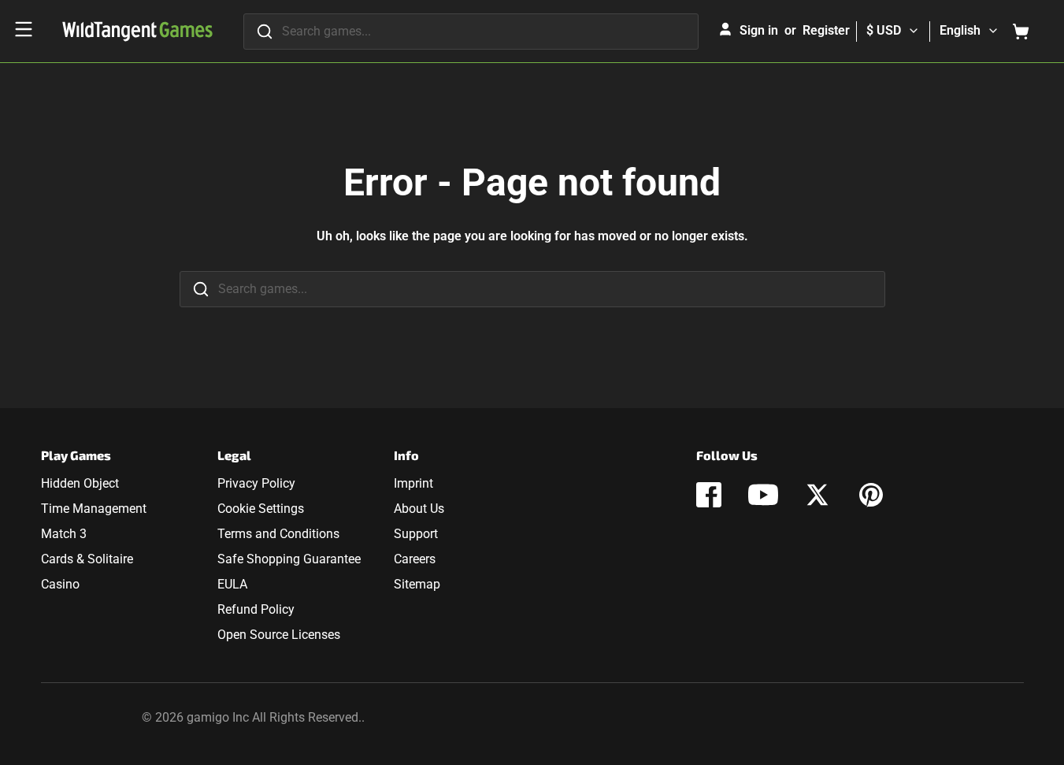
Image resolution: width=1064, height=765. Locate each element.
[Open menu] (24, 29)
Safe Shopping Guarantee (289, 558)
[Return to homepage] (137, 31)
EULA (232, 584)
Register (826, 30)
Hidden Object (80, 483)
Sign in (759, 30)
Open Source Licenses (278, 634)
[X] (817, 494)
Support (416, 533)
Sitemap (417, 584)
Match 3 (64, 533)
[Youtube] (763, 495)
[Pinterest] (871, 495)
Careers (415, 558)
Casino (60, 584)
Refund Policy (256, 609)
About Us (419, 508)
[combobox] (471, 31)
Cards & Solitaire (87, 558)
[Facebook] (708, 494)
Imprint (413, 483)
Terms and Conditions (278, 533)
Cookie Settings (260, 508)
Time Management (93, 508)
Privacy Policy (256, 483)
